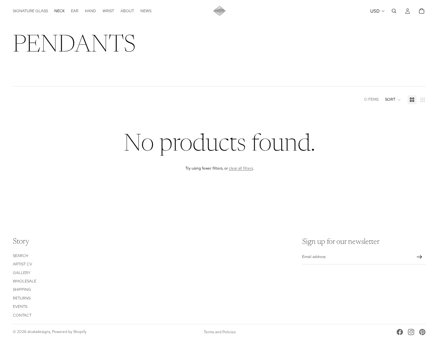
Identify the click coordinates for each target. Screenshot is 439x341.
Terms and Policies (220, 332)
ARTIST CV (22, 264)
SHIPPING (22, 289)
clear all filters (241, 168)
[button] (393, 100)
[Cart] (422, 11)
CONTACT (22, 315)
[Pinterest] (422, 332)
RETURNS (22, 298)
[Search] (394, 11)
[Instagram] (411, 332)
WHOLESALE (24, 281)
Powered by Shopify (69, 331)
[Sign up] (419, 257)
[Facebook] (400, 332)
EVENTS (20, 306)
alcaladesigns (38, 331)
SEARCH (20, 255)
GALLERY (22, 272)
